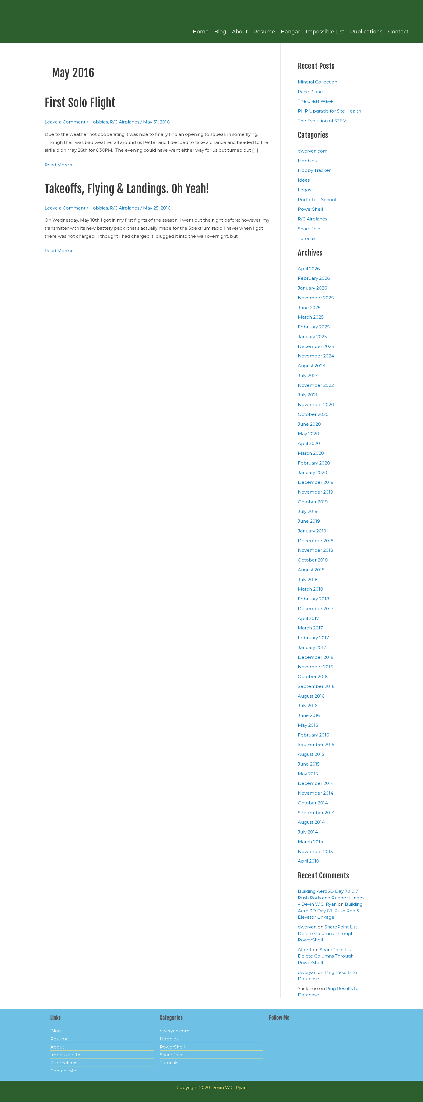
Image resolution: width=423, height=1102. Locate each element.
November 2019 (315, 492)
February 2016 (313, 735)
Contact (398, 31)
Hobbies (98, 122)
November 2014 (315, 793)
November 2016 (315, 666)
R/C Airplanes (124, 122)
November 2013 (315, 851)
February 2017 (313, 637)
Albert (305, 949)
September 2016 (316, 686)
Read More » (58, 164)
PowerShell (310, 209)
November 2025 (316, 297)
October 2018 (313, 560)
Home (201, 31)
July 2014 (308, 832)
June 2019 (309, 521)
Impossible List (325, 31)
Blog (220, 31)
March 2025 (311, 317)
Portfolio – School (317, 199)
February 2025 (314, 327)
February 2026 (314, 278)
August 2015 (311, 754)
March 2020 (311, 453)
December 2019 (316, 482)
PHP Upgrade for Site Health (329, 111)
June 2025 (309, 307)
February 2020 (314, 463)
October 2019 (313, 502)
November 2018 (315, 550)
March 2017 (310, 628)
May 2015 (308, 773)
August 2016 (311, 696)
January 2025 (312, 336)
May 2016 (308, 725)
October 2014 (313, 803)
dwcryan (307, 927)
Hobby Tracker (314, 170)
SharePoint (310, 228)
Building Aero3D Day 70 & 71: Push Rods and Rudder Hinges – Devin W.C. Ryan (331, 897)
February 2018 (313, 599)
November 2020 (316, 404)
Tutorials (307, 238)
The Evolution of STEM (322, 120)
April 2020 (309, 443)
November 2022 (316, 385)
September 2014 (316, 812)
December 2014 (316, 783)
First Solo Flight (80, 103)
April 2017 (308, 618)
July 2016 (307, 705)
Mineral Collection (317, 82)
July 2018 (308, 579)
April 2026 (309, 268)
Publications (366, 31)
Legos (304, 190)
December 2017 (315, 608)
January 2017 (312, 647)
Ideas (304, 180)
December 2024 (316, 346)
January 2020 (312, 472)
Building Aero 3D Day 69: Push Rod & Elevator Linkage (330, 910)
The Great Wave (315, 101)
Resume (264, 31)
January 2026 (312, 288)
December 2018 (316, 540)
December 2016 (315, 657)
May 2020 (308, 433)
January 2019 (312, 531)
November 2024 (316, 356)
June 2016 (309, 715)
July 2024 (308, 375)
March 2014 (310, 841)
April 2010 (308, 861)
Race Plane (310, 91)
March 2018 (310, 589)
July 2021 (307, 394)
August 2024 (311, 365)
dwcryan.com (312, 151)
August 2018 (311, 569)
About (240, 31)
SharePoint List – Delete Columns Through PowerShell (329, 933)
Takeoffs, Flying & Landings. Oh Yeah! (127, 189)
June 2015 (309, 764)
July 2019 (308, 511)
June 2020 (309, 424)
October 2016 (312, 676)
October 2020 (313, 414)
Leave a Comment (65, 122)
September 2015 (316, 744)
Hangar (290, 31)
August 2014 (311, 822)
